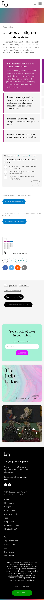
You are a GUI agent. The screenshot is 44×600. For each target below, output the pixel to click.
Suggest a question (14, 297)
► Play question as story (14, 202)
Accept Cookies (22, 593)
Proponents (9, 521)
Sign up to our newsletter (22, 342)
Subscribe (22, 353)
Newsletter (9, 556)
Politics (10, 27)
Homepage (9, 503)
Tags (6, 518)
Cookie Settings (22, 586)
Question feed (10, 510)
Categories (8, 507)
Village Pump (10, 285)
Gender (4, 27)
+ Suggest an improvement (14, 221)
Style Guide (9, 552)
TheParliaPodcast (12, 376)
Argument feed (10, 514)
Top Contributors (12, 290)
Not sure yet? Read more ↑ (28, 156)
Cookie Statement (15, 575)
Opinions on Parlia (11, 525)
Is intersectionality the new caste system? (19, 34)
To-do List (24, 285)
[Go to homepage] (5, 4)
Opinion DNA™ (10, 529)
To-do (6, 537)
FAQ (6, 548)
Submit (35, 183)
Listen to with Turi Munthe (27, 397)
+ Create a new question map (18, 304)
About (6, 499)
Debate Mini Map (20, 253)
